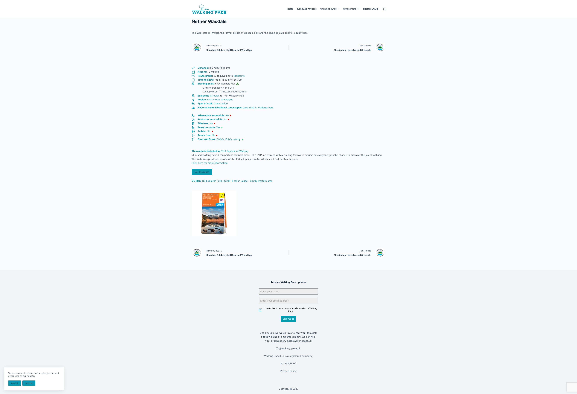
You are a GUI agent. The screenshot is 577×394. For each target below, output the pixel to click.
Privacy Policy (288, 371)
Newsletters (349, 9)
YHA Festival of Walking (234, 151)
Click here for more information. (210, 162)
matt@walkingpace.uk (299, 340)
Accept (14, 383)
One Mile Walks (370, 9)
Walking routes (328, 9)
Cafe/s (220, 139)
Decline (28, 383)
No (227, 115)
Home (290, 9)
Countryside (221, 103)
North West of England (220, 99)
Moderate (239, 75)
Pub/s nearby (232, 139)
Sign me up (288, 318)
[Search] (384, 9)
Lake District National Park (258, 107)
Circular (214, 95)
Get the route (202, 171)
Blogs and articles (307, 9)
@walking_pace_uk (290, 348)
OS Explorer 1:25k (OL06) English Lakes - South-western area (237, 180)
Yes (218, 127)
